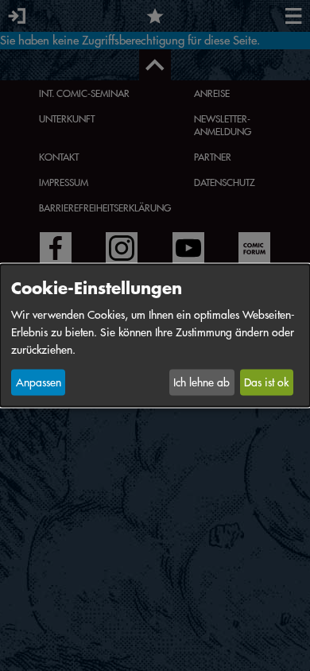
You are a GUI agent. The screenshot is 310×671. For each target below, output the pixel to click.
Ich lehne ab (201, 382)
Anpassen (38, 382)
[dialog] (155, 336)
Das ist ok (266, 382)
